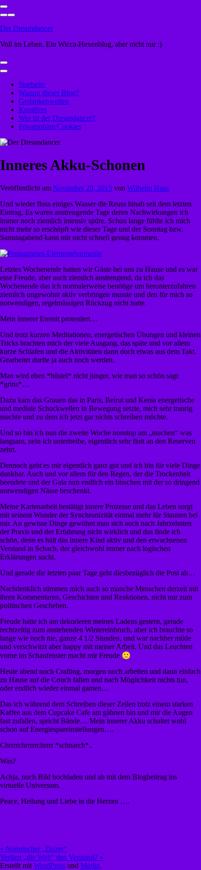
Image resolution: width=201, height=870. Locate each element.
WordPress (49, 866)
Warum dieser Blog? (49, 93)
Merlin (90, 866)
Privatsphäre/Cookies (50, 126)
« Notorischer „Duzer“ (33, 849)
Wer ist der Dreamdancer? (57, 118)
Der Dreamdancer (26, 28)
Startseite (32, 84)
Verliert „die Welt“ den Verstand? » (51, 857)
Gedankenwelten (44, 101)
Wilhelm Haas (148, 188)
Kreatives (33, 109)
